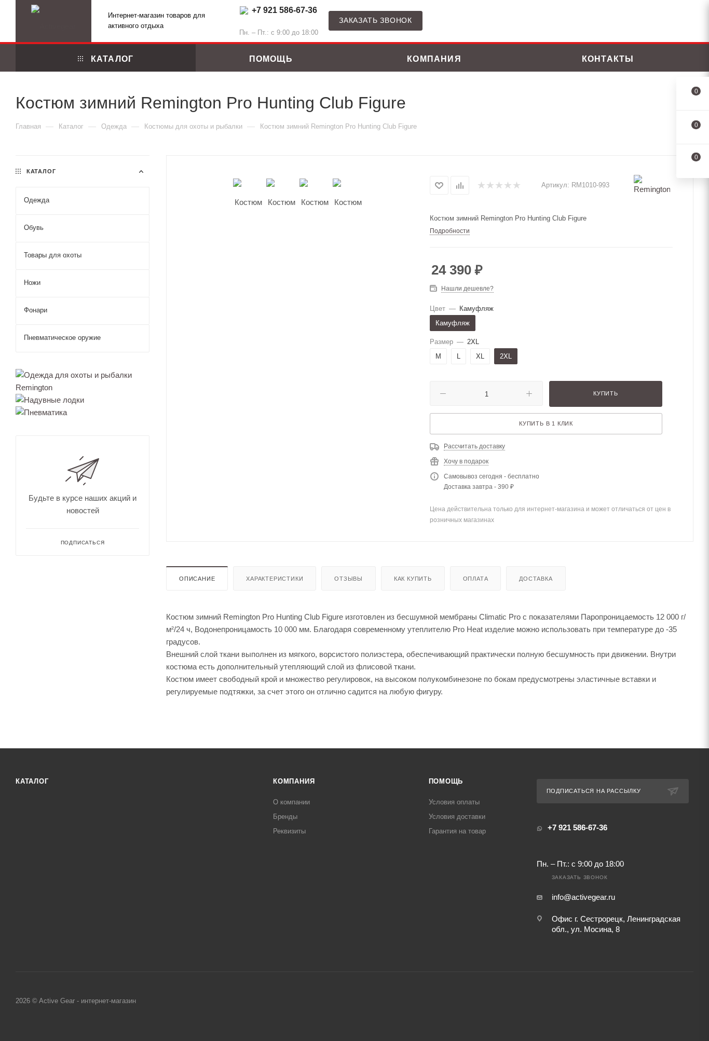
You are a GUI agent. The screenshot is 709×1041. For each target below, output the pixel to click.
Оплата (475, 579)
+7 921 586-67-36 (284, 10)
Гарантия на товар (457, 831)
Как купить (413, 579)
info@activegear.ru (583, 897)
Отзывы (348, 579)
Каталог (32, 781)
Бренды (285, 816)
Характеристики (274, 579)
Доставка (535, 579)
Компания (294, 781)
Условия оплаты (454, 802)
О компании (291, 802)
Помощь (446, 781)
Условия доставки (457, 816)
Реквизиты (289, 831)
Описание (197, 579)
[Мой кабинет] (688, 23)
